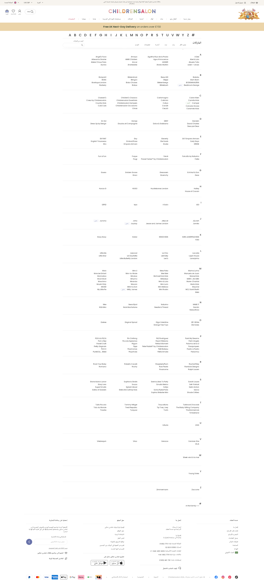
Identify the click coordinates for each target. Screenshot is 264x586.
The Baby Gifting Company (187, 407)
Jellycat (165, 221)
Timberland (194, 413)
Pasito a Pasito (193, 349)
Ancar (134, 62)
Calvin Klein (194, 97)
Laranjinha (194, 258)
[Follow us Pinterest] (229, 578)
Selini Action (194, 387)
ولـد (173, 45)
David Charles (193, 123)
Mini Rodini (163, 289)
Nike (104, 304)
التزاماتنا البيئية (119, 534)
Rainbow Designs (192, 366)
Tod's (166, 410)
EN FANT (103, 138)
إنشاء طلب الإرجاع (232, 531)
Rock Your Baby (99, 364)
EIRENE (196, 144)
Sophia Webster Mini (159, 392)
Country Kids (101, 103)
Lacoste (196, 253)
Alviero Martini (162, 65)
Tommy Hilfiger (131, 404)
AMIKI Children (131, 59)
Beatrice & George (189, 85)
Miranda (133, 281)
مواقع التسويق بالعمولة (117, 542)
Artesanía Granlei (99, 59)
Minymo (133, 279)
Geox (197, 175)
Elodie (165, 144)
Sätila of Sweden (99, 390)
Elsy (135, 138)
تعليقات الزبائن (233, 542)
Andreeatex (132, 65)
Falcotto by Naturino (190, 156)
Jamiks (196, 223)
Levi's (166, 258)
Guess (103, 172)
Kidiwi (134, 237)
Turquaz (133, 410)
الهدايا (236, 549)
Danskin (195, 121)
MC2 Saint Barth (192, 289)
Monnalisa (101, 276)
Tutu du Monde (100, 407)
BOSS (104, 80)
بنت (166, 45)
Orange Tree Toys (161, 325)
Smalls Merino (162, 384)
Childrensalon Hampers (127, 103)
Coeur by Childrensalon (96, 100)
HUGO (134, 188)
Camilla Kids (193, 100)
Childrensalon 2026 (176, 577)
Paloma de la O (192, 343)
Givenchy (164, 175)
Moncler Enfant (100, 273)
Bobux (134, 85)
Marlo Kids (194, 284)
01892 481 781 (165, 560)
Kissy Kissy (101, 237)
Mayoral (195, 287)
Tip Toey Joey (162, 407)
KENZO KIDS (163, 237)
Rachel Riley (194, 364)
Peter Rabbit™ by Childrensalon (155, 346)
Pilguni (134, 343)
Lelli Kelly (164, 256)
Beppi (165, 80)
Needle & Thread (161, 307)
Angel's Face (101, 57)
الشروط (156, 577)
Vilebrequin (101, 441)
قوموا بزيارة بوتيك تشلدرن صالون (114, 527)
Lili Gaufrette (132, 256)
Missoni (134, 284)
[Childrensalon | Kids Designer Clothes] (249, 14)
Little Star (102, 256)
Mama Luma (193, 270)
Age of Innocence (160, 59)
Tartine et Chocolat (191, 404)
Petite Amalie (163, 352)
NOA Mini (102, 307)
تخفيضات (147, 45)
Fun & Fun (102, 156)
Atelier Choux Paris (98, 62)
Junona (100, 221)
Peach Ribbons (162, 341)
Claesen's (102, 97)
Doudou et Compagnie (127, 123)
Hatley (196, 188)
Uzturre (165, 425)
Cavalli (165, 105)
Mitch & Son (132, 287)
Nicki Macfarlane (130, 307)
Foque (134, 156)
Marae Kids (194, 276)
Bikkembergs (162, 82)
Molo (104, 270)
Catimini (164, 100)
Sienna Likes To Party (159, 381)
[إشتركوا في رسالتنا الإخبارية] (29, 542)
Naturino (164, 304)
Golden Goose (131, 172)
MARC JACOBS (193, 279)
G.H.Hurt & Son (193, 172)
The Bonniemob (192, 410)
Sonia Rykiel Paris (161, 390)
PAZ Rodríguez (162, 338)
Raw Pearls (163, 366)
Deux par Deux (193, 126)
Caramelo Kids (192, 108)
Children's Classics (129, 97)
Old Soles (195, 325)
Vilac (135, 441)
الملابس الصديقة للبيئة (56, 558)
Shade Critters (193, 392)
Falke (197, 159)
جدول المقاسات (233, 538)
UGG (197, 425)
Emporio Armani (130, 144)
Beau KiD (164, 77)
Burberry (102, 85)
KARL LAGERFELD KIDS (190, 237)
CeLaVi (165, 108)
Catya (165, 103)
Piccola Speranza (130, 341)
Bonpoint (102, 77)
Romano (102, 366)
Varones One (193, 441)
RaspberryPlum (162, 364)
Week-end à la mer (191, 457)
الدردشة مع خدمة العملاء (173, 528)
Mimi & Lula (163, 281)
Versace (164, 441)
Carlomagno (162, 97)
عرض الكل (183, 45)
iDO (197, 204)
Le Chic (165, 253)
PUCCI (103, 349)
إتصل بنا (235, 527)
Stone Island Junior (98, 381)
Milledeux (164, 279)
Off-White (195, 322)
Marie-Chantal (193, 281)
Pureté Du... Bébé (99, 352)
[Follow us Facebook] (216, 578)
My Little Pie (101, 289)
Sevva (196, 390)
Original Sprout (131, 322)
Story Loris (102, 384)
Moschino (102, 281)
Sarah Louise (193, 381)
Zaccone (195, 489)
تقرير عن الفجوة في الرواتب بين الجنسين (112, 545)
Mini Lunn (164, 284)
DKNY (166, 121)
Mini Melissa (163, 287)
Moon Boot (101, 279)
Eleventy (164, 138)
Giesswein (164, 172)
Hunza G (102, 188)
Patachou (195, 352)
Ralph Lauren (193, 369)
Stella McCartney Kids (128, 390)
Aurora (103, 65)
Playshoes (133, 352)
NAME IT (196, 304)
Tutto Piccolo (101, 404)
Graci (135, 175)
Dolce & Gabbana (160, 123)
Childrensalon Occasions (126, 105)
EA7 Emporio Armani (190, 138)
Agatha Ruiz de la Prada (158, 57)
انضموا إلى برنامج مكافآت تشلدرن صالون (50, 553)
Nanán (196, 307)
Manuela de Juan (191, 273)
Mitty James (129, 289)
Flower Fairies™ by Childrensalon (154, 159)
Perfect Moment (161, 343)
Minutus (134, 276)
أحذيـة (157, 45)
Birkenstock (132, 77)
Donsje (134, 121)
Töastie (103, 410)
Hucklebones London (159, 188)
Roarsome (163, 369)
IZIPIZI (104, 204)
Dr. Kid (103, 121)
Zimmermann (162, 489)
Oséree (103, 322)
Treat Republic (131, 407)
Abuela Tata (194, 62)
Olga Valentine (162, 322)
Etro (104, 144)
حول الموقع (120, 531)
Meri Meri (164, 273)
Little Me (103, 253)
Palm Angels (194, 341)
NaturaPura (194, 310)
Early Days (194, 141)
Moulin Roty (101, 284)
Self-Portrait (194, 384)
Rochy (134, 366)
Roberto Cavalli (130, 364)
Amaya (134, 57)
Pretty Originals (100, 346)
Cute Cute (102, 105)
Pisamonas (132, 349)
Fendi (166, 156)
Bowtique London (99, 82)
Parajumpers (193, 346)
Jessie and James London (157, 223)
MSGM (103, 287)
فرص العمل (120, 538)
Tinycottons (163, 404)
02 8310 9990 (170, 547)
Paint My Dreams (192, 338)
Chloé (134, 108)
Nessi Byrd (133, 304)
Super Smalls (100, 387)
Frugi (135, 159)
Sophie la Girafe (130, 381)
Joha (135, 221)
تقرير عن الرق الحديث (117, 549)
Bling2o (134, 80)
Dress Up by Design (98, 123)
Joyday (131, 223)
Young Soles (194, 473)
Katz (197, 239)
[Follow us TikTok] (236, 578)
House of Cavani (192, 191)
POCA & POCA (100, 338)
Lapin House (194, 256)
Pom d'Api (102, 341)
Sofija (165, 387)
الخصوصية (140, 577)
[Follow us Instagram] (223, 578)
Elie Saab (164, 141)
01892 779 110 (165, 544)
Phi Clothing (132, 338)
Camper (193, 103)
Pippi (135, 346)
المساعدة (235, 545)
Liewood (133, 253)
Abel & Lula (194, 59)
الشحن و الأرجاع (233, 534)
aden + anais (193, 65)
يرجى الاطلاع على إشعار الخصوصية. (58, 548)
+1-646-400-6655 (157, 551)
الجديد (137, 45)
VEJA (197, 444)
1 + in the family (192, 506)
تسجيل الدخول (239, 3)
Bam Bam (194, 80)
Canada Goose (192, 106)
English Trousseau (98, 141)
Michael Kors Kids (161, 276)
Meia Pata (164, 270)
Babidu (196, 77)
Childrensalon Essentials (126, 100)
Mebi (197, 292)
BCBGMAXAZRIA (192, 82)
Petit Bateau (163, 349)
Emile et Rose (131, 141)
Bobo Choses (131, 82)
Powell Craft (101, 343)
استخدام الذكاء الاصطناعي (120, 577)
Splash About (131, 387)
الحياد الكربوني (231, 552)
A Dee (197, 57)
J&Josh (196, 221)
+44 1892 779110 (165, 554)
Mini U (134, 270)
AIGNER (165, 62)
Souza (134, 384)
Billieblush (164, 85)
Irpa (135, 204)
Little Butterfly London (128, 258)
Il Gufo (165, 204)
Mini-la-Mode (131, 273)
